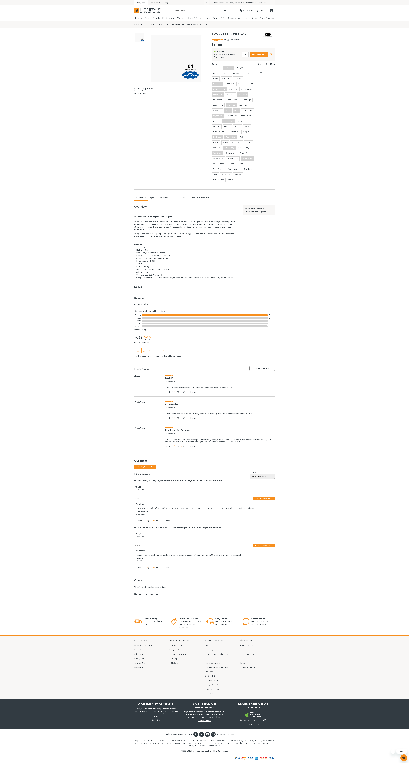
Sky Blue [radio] (217, 148)
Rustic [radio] (216, 143)
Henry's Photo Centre (214, 685)
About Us (244, 659)
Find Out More (204, 721)
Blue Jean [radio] (248, 73)
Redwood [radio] (217, 137)
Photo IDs (209, 694)
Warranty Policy (176, 659)
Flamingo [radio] (247, 100)
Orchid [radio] (227, 127)
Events (207, 646)
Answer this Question (264, 498)
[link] (148, 337)
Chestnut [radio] (229, 84)
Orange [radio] (216, 127)
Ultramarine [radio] (218, 180)
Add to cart (259, 54)
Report (193, 392)
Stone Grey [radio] (230, 153)
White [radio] (231, 180)
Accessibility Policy (247, 667)
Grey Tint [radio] (243, 105)
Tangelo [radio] (232, 164)
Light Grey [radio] (217, 116)
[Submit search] (225, 10)
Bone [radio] (215, 79)
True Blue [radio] (248, 169)
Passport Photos (212, 689)
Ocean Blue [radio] (229, 121)
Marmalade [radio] (232, 116)
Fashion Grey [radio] (232, 100)
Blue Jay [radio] (235, 73)
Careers (243, 663)
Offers (185, 197)
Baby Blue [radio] (240, 68)
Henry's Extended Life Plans (216, 654)
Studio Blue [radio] (218, 159)
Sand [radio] (225, 143)
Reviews (164, 197)
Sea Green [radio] (236, 143)
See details (251, 3)
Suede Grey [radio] (247, 159)
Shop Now (156, 720)
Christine (139, 534)
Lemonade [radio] (248, 111)
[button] (206, 2)
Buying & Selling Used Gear (216, 667)
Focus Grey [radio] (218, 105)
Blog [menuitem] (166, 3)
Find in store (219, 57)
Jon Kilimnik (142, 512)
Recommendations (201, 197)
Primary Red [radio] (218, 132)
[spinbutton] (245, 54)
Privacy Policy (140, 659)
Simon (140, 559)
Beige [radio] (215, 73)
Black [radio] (225, 73)
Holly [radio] (228, 111)
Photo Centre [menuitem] (155, 3)
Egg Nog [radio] (230, 95)
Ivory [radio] (236, 111)
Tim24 (138, 487)
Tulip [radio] (215, 175)
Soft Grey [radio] (217, 153)
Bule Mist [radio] (226, 79)
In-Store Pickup (176, 646)
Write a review (235, 39)
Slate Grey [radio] (229, 148)
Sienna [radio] (248, 143)
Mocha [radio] (216, 121)
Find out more (140, 93)
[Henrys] (147, 10)
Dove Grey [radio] (217, 95)
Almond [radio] (216, 68)
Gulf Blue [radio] (217, 111)
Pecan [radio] (237, 127)
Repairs (208, 659)
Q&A (175, 197)
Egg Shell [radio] (243, 95)
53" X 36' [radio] (261, 70)
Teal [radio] (241, 164)
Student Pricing (211, 676)
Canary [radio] (238, 79)
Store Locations (246, 646)
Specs (153, 197)
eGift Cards (174, 663)
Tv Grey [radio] (238, 175)
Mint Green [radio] (246, 116)
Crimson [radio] (233, 89)
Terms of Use (139, 663)
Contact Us (139, 650)
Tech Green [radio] (218, 169)
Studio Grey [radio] (233, 159)
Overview (141, 197)
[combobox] (265, 368)
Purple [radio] (246, 132)
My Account (139, 667)
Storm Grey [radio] (245, 153)
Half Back (209, 672)
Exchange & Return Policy (180, 654)
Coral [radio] (250, 84)
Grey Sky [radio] (231, 105)
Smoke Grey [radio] (243, 148)
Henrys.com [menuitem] (140, 3)
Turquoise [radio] (226, 175)
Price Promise (140, 654)
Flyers (242, 650)
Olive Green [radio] (243, 121)
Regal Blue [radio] (230, 137)
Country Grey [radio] (219, 89)
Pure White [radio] (234, 132)
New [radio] (270, 68)
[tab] (139, 37)
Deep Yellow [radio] (246, 89)
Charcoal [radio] (217, 84)
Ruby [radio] (242, 137)
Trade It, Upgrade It (213, 663)
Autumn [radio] (228, 68)
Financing (209, 650)
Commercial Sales (212, 681)
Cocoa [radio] (241, 84)
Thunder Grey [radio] (233, 169)
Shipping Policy (176, 650)
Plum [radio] (247, 127)
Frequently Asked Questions (146, 646)
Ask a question (144, 467)
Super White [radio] (218, 164)
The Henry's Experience (250, 654)
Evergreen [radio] (217, 100)
